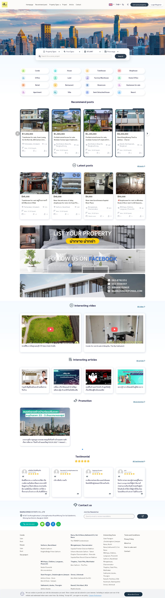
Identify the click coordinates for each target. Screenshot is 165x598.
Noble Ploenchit (46, 567)
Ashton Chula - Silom (48, 578)
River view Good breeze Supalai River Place (97, 201)
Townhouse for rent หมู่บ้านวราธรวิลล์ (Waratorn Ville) (34, 201)
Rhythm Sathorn (46, 549)
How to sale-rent (130, 547)
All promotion (138, 402)
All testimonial (138, 461)
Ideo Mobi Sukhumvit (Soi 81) (81, 578)
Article (71, 5)
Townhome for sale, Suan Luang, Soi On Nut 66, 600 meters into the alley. (34, 138)
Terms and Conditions (132, 535)
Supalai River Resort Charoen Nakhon (84, 557)
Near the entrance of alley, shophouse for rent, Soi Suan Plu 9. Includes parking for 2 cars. (66, 201)
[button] (161, 32)
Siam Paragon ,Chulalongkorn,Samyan (55, 574)
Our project (24, 555)
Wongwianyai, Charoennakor (81, 545)
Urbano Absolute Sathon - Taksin (82, 551)
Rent (21, 541)
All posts (140, 166)
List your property (139, 5)
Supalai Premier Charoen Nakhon (82, 549)
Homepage (29, 5)
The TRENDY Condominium (80, 541)
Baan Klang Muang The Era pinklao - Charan (127, 138)
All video (140, 307)
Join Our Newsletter (91, 512)
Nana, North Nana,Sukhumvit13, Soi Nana (111, 547)
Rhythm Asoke (76, 589)
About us (127, 543)
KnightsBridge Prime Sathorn (50, 551)
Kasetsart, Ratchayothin (111, 582)
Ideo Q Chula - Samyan (48, 581)
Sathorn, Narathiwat (48, 545)
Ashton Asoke (46, 589)
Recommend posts (41, 5)
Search (120, 56)
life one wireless (46, 570)
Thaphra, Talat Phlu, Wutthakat (82, 561)
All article (140, 361)
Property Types (54, 5)
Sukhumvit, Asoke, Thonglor (51, 585)
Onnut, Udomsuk (77, 574)
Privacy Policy (129, 539)
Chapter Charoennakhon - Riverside (83, 554)
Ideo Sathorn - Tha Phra (79, 565)
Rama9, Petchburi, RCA (79, 585)
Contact (78, 5)
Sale (21, 538)
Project (64, 5)
